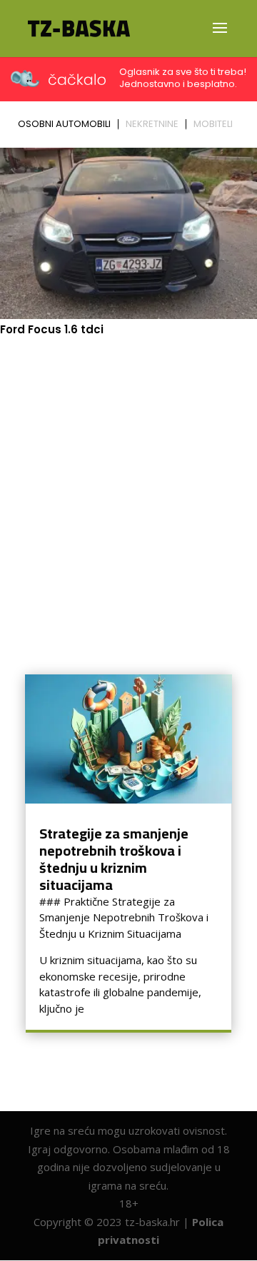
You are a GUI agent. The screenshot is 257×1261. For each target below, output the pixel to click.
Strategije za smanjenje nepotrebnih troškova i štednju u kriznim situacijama (113, 859)
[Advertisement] (128, 482)
